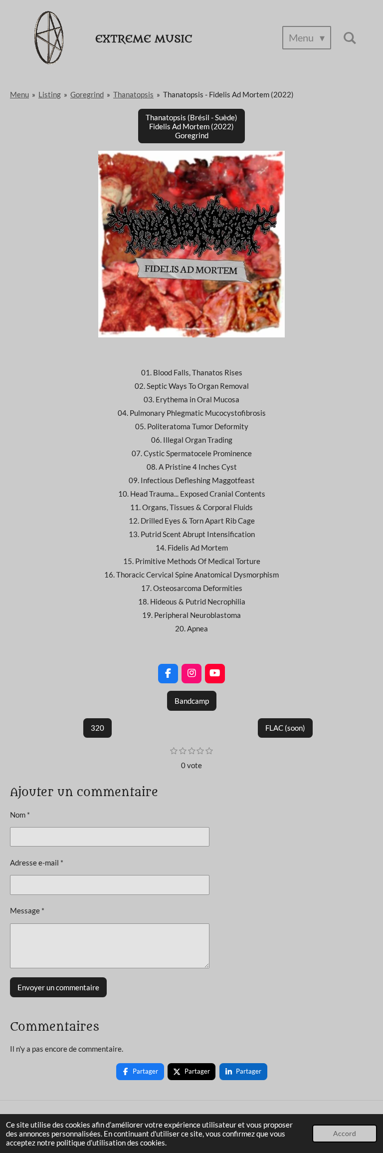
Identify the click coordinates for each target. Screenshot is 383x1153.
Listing (49, 94)
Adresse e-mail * (36, 862)
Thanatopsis (133, 94)
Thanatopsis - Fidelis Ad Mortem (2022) (228, 94)
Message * (27, 910)
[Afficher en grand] (191, 244)
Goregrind (87, 94)
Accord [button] (344, 1134)
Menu (19, 94)
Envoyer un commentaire (58, 987)
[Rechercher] (349, 37)
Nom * (20, 814)
